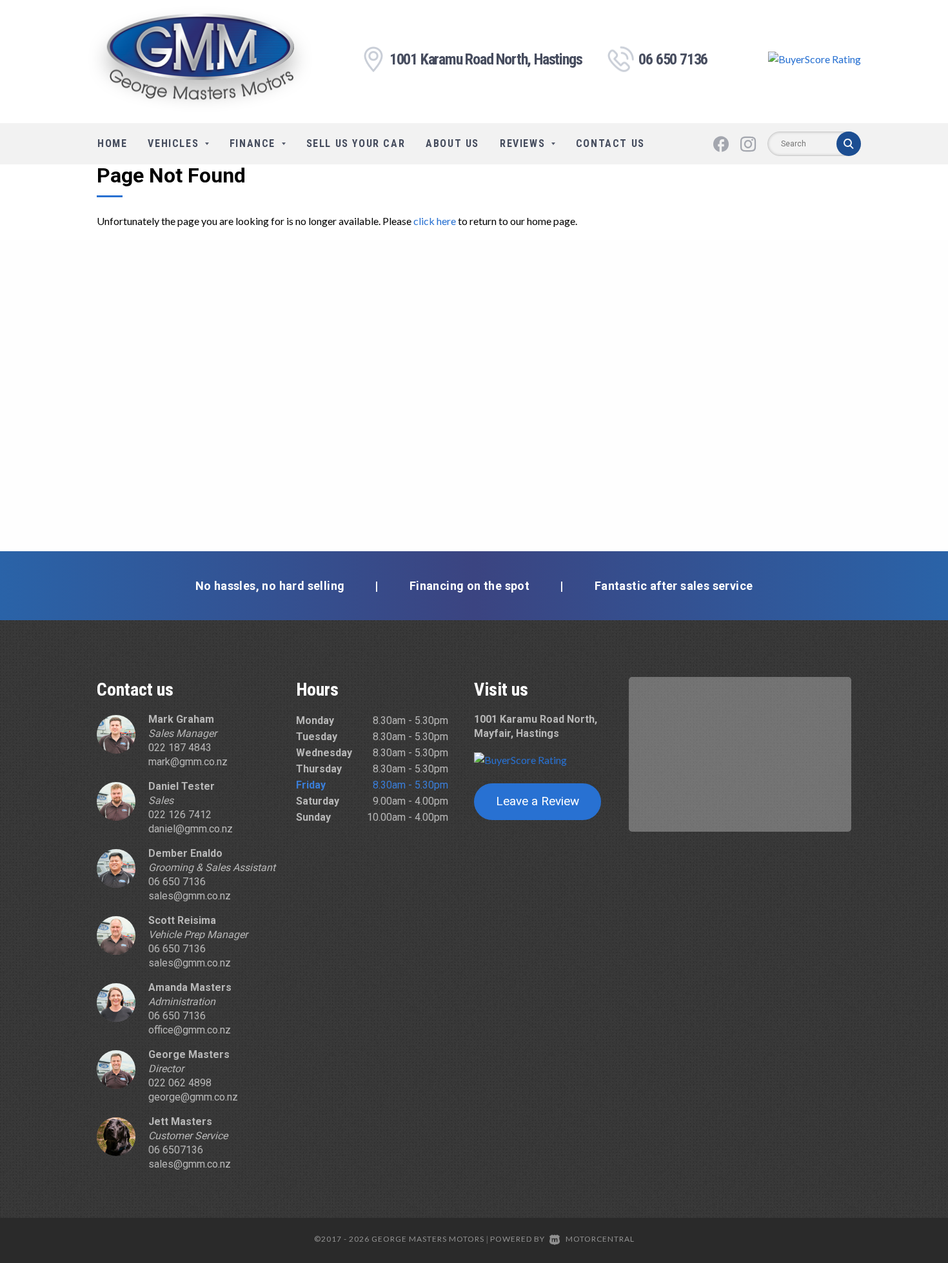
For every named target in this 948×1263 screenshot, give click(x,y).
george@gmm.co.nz (193, 1097)
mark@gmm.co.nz (188, 762)
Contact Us (610, 143)
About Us (452, 143)
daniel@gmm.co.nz (190, 829)
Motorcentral (600, 1239)
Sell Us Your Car (356, 143)
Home (112, 143)
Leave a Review (537, 801)
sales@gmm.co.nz (189, 896)
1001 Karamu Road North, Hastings (486, 59)
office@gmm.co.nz (189, 1030)
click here (434, 221)
